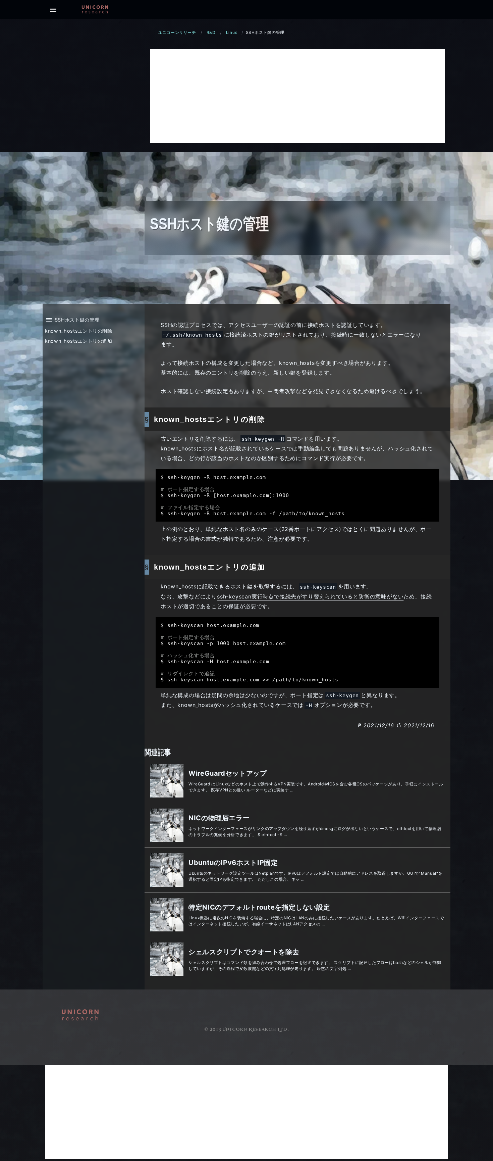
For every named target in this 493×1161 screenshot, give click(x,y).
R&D (211, 32)
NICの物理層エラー (219, 818)
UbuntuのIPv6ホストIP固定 (233, 863)
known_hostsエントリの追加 (78, 341)
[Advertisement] (297, 96)
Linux (231, 32)
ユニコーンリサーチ (177, 32)
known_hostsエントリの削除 (78, 331)
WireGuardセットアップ (227, 773)
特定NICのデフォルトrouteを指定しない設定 (259, 907)
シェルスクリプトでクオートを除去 (243, 952)
